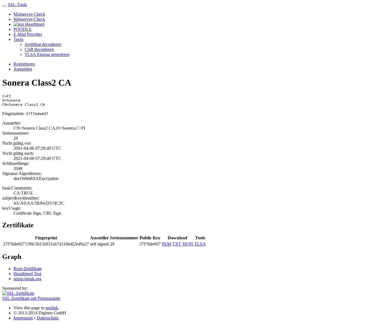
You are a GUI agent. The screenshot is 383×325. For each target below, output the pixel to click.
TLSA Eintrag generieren (47, 54)
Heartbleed (34, 24)
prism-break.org (27, 278)
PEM (166, 244)
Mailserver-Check (29, 14)
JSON (187, 244)
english (51, 307)
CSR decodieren (39, 49)
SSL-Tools (17, 4)
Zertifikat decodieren (43, 44)
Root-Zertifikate (27, 268)
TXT (176, 244)
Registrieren (24, 64)
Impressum (23, 317)
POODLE (22, 29)
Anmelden (22, 69)
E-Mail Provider (27, 34)
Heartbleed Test (27, 273)
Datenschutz (48, 317)
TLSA (200, 244)
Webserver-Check (29, 19)
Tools (18, 39)
